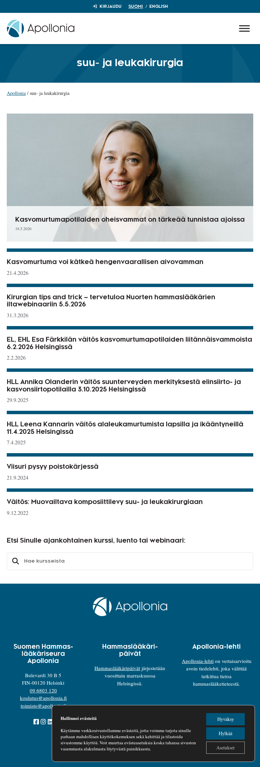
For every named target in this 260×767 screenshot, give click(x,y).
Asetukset (225, 747)
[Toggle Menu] (244, 28)
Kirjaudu (111, 6)
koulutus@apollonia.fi (43, 697)
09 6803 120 (43, 690)
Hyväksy (225, 719)
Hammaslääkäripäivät (117, 668)
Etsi (14, 561)
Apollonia (16, 93)
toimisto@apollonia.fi (43, 705)
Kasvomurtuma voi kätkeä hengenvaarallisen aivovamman (105, 262)
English (158, 6)
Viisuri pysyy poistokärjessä (53, 467)
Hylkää (225, 733)
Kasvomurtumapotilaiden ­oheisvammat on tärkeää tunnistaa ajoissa (130, 220)
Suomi (135, 6)
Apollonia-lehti (198, 661)
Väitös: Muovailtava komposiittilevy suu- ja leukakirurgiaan (105, 502)
